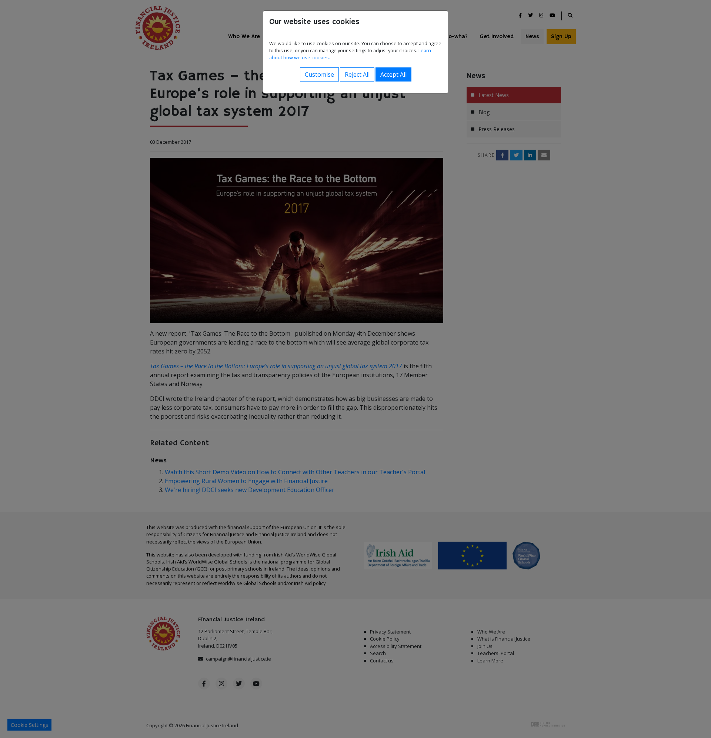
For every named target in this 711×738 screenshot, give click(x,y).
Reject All (357, 74)
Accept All (393, 74)
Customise (319, 74)
